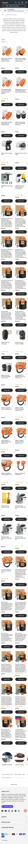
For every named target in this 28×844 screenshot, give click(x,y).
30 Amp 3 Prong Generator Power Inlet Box (6, 538)
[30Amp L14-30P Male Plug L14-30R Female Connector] (21, 114)
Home (2, 14)
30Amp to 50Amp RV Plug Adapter (20, 474)
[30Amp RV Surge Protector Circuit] (7, 498)
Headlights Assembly (7, 764)
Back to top (14, 784)
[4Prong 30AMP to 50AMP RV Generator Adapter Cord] (7, 433)
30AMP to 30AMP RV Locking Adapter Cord (6, 408)
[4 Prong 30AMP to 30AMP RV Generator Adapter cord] (21, 367)
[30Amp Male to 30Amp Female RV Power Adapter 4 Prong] (7, 51)
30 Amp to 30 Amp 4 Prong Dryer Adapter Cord (6, 571)
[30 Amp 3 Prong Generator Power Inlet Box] (7, 529)
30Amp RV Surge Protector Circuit (5, 506)
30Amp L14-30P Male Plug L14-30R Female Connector (20, 123)
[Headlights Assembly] (7, 757)
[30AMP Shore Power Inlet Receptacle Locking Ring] (21, 178)
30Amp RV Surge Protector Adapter (19, 343)
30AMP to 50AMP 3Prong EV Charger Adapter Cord (19, 409)
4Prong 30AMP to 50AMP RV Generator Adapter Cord (6, 442)
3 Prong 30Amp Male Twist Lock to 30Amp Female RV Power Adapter (6, 91)
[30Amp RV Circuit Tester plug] (7, 335)
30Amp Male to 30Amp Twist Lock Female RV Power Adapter (20, 60)
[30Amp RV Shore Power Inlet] (7, 145)
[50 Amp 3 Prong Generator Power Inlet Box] (21, 529)
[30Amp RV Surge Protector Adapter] (21, 335)
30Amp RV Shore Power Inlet (6, 154)
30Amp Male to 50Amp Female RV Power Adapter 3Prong (6, 123)
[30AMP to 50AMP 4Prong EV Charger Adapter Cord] (21, 433)
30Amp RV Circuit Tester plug (5, 343)
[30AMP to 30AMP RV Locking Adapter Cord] (7, 400)
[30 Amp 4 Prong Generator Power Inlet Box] (21, 498)
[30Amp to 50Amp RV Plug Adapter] (21, 465)
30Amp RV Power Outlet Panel (21, 154)
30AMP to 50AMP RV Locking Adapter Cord (6, 474)
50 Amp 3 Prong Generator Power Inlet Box (20, 538)
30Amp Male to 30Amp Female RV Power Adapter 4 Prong (6, 60)
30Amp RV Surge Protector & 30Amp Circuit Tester (5, 376)
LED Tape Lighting (19, 764)
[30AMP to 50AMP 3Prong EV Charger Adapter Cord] (21, 400)
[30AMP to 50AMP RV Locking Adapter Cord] (7, 465)
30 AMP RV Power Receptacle (11, 14)
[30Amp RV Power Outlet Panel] (21, 145)
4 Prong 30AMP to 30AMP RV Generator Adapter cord (20, 376)
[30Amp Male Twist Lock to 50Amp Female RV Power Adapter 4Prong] (21, 82)
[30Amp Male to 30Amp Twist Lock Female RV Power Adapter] (21, 51)
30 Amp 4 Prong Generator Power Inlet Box (20, 507)
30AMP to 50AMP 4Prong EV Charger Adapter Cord (19, 442)
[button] (22, 2)
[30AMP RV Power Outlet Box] (7, 178)
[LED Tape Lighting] (19, 757)
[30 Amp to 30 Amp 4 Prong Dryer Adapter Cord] (7, 562)
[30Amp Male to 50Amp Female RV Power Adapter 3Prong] (7, 114)
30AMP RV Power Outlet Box (6, 186)
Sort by (3, 39)
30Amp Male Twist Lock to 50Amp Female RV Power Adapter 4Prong (21, 91)
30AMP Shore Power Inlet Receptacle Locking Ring (20, 187)
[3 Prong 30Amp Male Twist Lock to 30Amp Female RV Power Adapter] (7, 82)
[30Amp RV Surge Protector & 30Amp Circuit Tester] (7, 367)
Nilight (6, 840)
